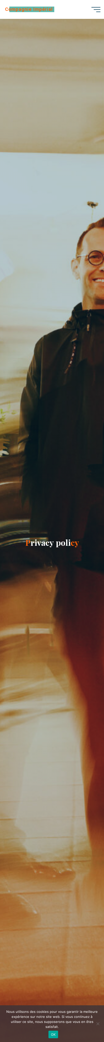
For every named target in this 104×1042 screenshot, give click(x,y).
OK (53, 1034)
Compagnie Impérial (29, 9)
